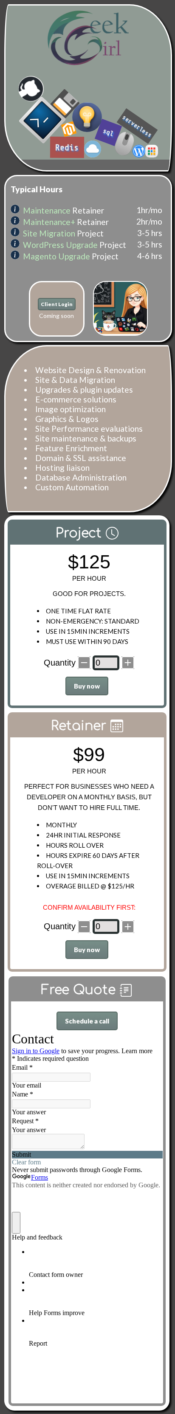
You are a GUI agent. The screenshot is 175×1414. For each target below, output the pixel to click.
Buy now (87, 686)
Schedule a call (87, 1021)
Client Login (57, 304)
